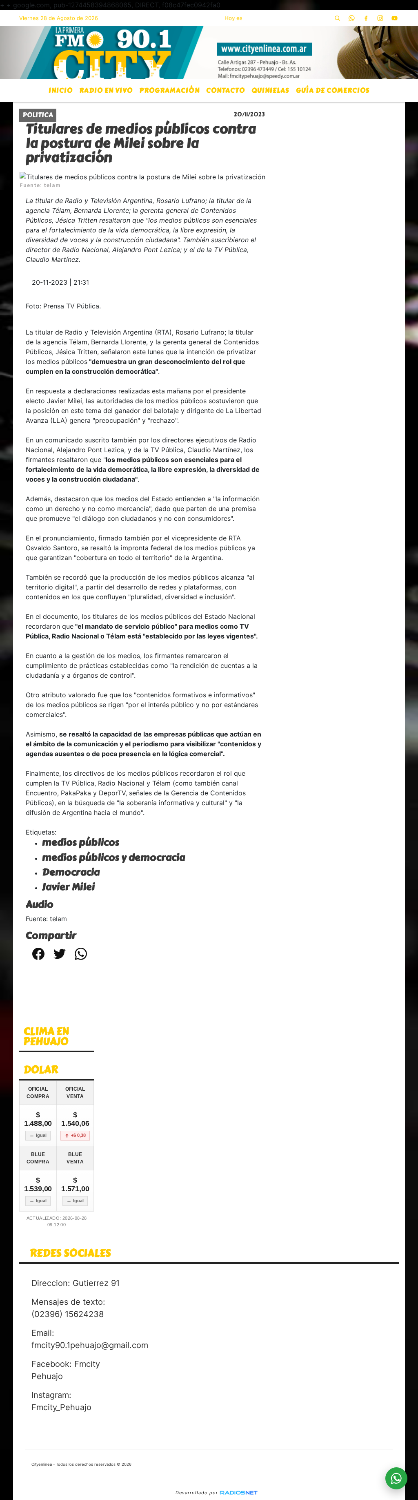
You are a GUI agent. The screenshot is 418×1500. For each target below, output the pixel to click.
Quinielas (270, 90)
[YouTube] (395, 18)
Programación (169, 90)
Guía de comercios (333, 90)
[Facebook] (366, 18)
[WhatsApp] (352, 18)
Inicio (61, 90)
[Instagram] (380, 18)
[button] (338, 18)
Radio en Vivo (106, 90)
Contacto (225, 90)
